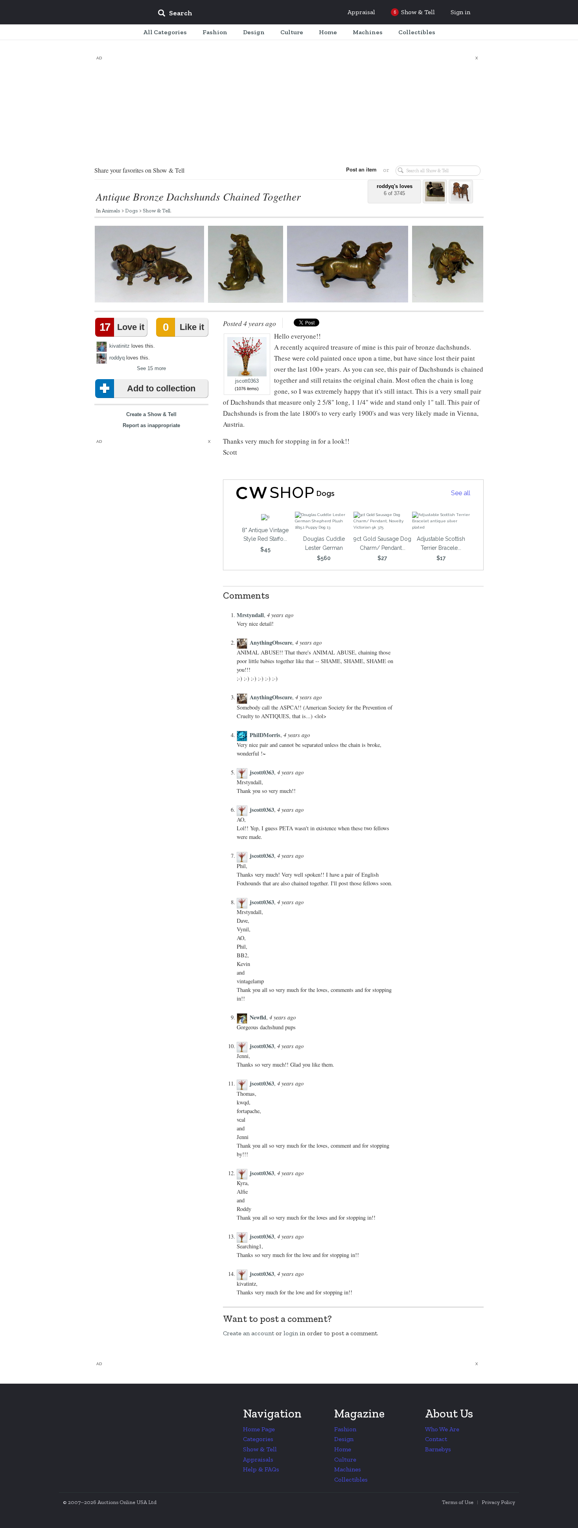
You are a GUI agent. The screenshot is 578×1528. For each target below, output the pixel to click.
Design (343, 1439)
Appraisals (258, 1459)
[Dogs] (268, 493)
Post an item (361, 169)
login (290, 1333)
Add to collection (161, 388)
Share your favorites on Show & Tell (139, 170)
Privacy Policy (498, 1502)
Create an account (248, 1333)
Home (342, 1449)
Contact (436, 1439)
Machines (347, 1469)
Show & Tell (156, 210)
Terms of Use (457, 1502)
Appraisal (361, 12)
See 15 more (151, 368)
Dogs (131, 210)
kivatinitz (119, 346)
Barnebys (438, 1449)
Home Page (259, 1429)
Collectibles (351, 1479)
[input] (232, 14)
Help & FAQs (261, 1469)
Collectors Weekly (104, 12)
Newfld (258, 1017)
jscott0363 (247, 381)
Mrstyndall (250, 615)
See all (460, 493)
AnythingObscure (271, 642)
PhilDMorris (265, 735)
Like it (183, 327)
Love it (121, 327)
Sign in (460, 12)
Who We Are (442, 1429)
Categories (258, 1439)
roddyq (117, 358)
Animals (111, 210)
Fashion (345, 1429)
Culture (345, 1459)
